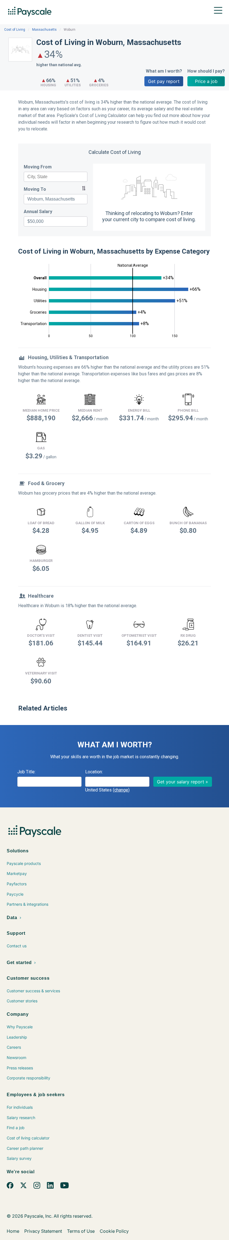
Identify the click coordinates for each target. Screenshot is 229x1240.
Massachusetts (44, 30)
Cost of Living (14, 30)
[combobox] (55, 177)
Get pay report (164, 81)
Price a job (206, 81)
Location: (94, 771)
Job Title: (26, 771)
